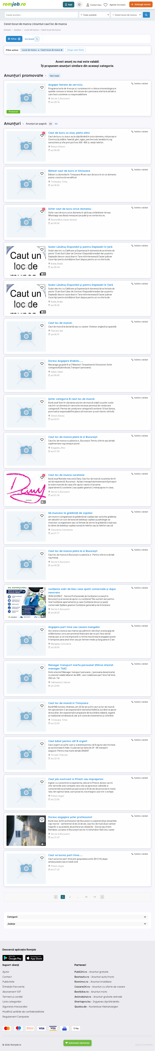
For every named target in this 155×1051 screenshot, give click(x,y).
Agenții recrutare (117, 4)
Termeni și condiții (12, 996)
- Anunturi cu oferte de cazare (99, 986)
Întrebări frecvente (13, 986)
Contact (7, 976)
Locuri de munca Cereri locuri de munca (41, 50)
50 (56, 123)
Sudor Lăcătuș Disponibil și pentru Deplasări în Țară (80, 284)
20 (50, 123)
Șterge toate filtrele (75, 50)
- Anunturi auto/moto (94, 976)
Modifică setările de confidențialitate (23, 1011)
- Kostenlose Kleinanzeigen (96, 1006)
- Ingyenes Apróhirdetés (96, 1001)
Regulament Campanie (15, 1016)
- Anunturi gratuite (91, 971)
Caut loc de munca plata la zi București (72, 436)
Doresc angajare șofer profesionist (70, 817)
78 (86, 897)
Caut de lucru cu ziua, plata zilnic (69, 132)
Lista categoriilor (11, 1001)
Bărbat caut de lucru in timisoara (69, 170)
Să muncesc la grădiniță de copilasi (70, 512)
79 (94, 897)
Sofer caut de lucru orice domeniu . (70, 208)
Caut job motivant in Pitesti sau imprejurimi (75, 779)
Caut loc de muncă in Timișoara (68, 703)
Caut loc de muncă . (60, 322)
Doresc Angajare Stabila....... (65, 360)
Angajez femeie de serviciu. (65, 84)
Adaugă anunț (142, 4)
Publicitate (8, 981)
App (70, 4)
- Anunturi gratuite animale (98, 996)
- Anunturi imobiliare (93, 981)
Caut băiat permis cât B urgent (67, 741)
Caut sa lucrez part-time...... (65, 855)
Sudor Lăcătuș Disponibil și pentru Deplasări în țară (80, 246)
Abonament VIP (11, 991)
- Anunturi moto (90, 991)
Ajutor (5, 971)
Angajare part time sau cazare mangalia (74, 627)
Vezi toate (54, 76)
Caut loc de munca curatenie (66, 474)
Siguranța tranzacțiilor (15, 1006)
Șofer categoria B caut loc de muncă (71, 398)
